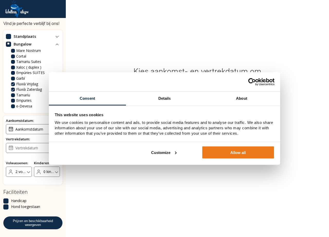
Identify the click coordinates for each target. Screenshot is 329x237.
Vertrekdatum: (18, 139)
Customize (160, 152)
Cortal (21, 56)
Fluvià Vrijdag (27, 83)
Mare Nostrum (28, 50)
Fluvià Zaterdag (29, 89)
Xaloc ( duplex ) (28, 67)
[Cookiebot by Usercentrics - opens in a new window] (252, 82)
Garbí (20, 78)
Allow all (238, 152)
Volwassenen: (17, 163)
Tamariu (23, 95)
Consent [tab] (87, 98)
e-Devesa (24, 106)
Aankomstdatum (29, 129)
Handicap (18, 200)
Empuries (24, 100)
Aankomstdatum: (20, 120)
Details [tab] (164, 98)
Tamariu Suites (28, 61)
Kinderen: (42, 163)
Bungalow (22, 44)
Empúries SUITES (30, 72)
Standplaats (25, 36)
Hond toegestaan (25, 206)
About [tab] (241, 98)
